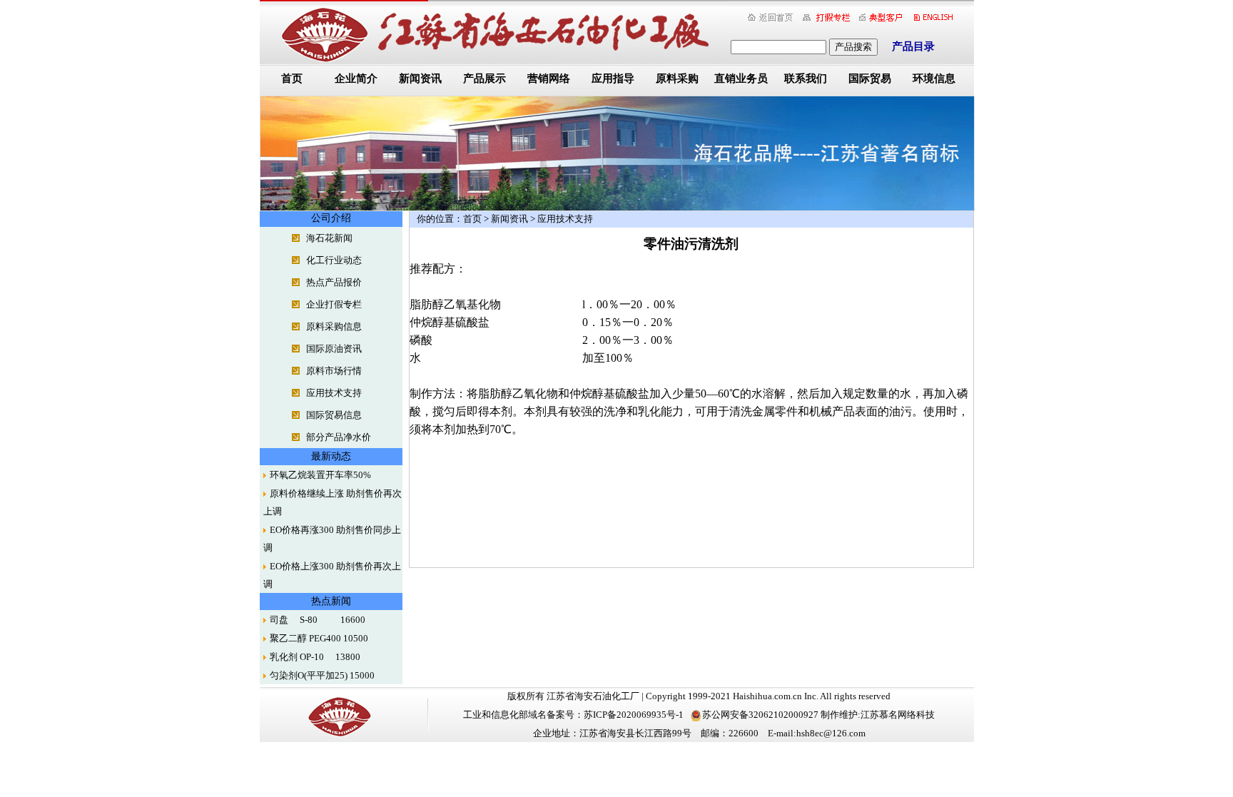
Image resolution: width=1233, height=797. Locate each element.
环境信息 (934, 78)
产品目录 (913, 46)
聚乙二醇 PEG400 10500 (319, 638)
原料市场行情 (334, 370)
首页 (292, 78)
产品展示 (484, 78)
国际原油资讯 (334, 348)
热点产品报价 (334, 282)
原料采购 (677, 78)
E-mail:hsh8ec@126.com (817, 733)
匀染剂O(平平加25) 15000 (322, 675)
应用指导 (613, 78)
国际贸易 (869, 78)
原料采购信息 (334, 326)
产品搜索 (853, 46)
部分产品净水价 (338, 437)
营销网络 (548, 78)
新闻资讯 (420, 78)
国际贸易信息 (334, 415)
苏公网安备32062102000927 (760, 714)
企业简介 (356, 78)
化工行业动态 (334, 260)
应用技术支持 (334, 392)
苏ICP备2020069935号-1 (634, 714)
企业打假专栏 (334, 304)
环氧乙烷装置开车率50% (320, 474)
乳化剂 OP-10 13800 (315, 656)
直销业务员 (741, 78)
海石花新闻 (329, 238)
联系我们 (805, 78)
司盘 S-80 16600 (317, 619)
